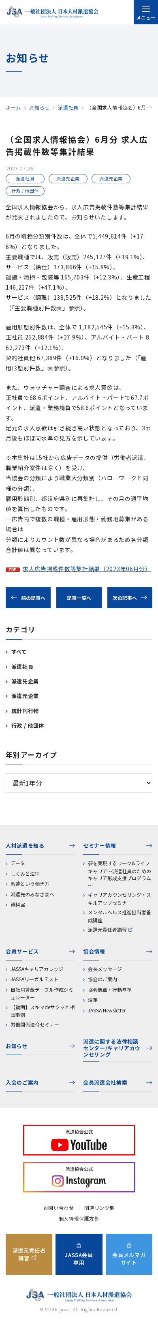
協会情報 (94, 951)
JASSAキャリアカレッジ (37, 968)
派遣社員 (68, 107)
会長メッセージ (105, 968)
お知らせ (39, 107)
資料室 (18, 904)
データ (18, 862)
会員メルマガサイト (128, 1258)
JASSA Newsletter (107, 1010)
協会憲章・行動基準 (110, 989)
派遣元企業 (25, 696)
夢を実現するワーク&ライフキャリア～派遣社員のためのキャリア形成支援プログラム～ (119, 874)
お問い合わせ (58, 1207)
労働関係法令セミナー (35, 1024)
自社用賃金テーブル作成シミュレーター (42, 993)
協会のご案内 (102, 978)
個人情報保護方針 (79, 1218)
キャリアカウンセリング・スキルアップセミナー (119, 898)
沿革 (93, 999)
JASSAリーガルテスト (34, 978)
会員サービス (22, 951)
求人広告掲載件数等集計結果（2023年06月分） (87, 569)
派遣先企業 (25, 681)
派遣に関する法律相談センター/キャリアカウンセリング (112, 1048)
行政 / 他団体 (27, 725)
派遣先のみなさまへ (32, 894)
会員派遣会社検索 (105, 1082)
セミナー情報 (99, 845)
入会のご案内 (22, 1082)
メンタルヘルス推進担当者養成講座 (119, 916)
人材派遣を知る (25, 845)
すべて (19, 651)
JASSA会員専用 (79, 1258)
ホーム (13, 107)
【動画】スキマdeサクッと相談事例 (43, 1010)
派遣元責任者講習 (107, 929)
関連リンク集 (99, 1207)
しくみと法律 (25, 873)
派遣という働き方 (30, 883)
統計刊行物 (25, 711)
